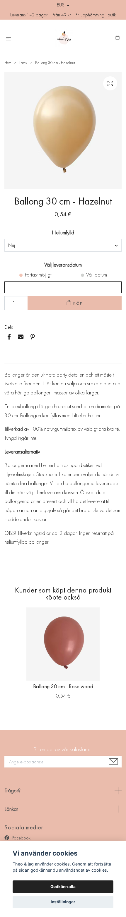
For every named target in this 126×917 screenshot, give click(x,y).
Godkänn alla (63, 886)
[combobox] (63, 245)
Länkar (11, 809)
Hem (7, 62)
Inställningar (63, 901)
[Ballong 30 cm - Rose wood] (63, 644)
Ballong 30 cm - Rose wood (63, 686)
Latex (23, 62)
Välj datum (96, 274)
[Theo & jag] (64, 37)
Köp (78, 303)
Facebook (20, 838)
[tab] (11, 358)
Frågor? (12, 790)
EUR (61, 5)
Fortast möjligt (38, 274)
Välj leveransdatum (63, 264)
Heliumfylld (63, 232)
